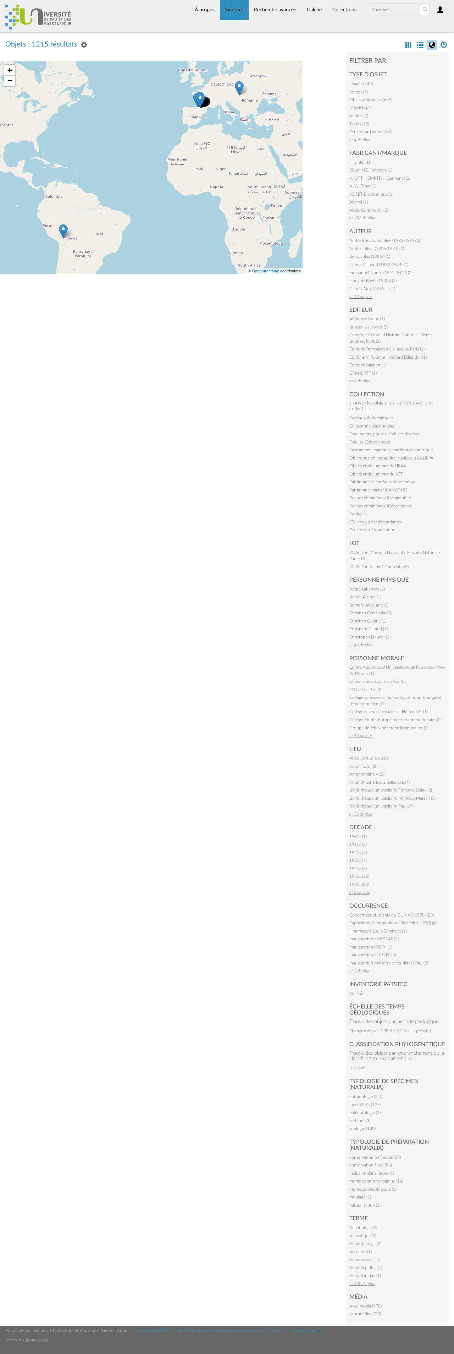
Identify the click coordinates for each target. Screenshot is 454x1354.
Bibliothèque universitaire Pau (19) (381, 806)
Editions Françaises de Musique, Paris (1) (387, 349)
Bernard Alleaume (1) (368, 605)
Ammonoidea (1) (364, 1259)
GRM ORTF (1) (363, 373)
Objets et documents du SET (376, 474)
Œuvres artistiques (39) (370, 132)
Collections (344, 9)
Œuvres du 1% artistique (372, 530)
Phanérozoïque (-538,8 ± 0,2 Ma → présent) (390, 1031)
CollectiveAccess (35, 1340)
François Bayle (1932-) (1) (373, 280)
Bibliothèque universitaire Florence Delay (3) (390, 790)
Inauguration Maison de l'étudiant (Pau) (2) (388, 963)
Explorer (234, 9)
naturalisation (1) (365, 1205)
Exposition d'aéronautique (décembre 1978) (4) (393, 923)
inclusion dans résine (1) (371, 1173)
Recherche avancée (275, 9)
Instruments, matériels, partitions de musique (391, 450)
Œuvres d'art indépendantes (375, 522)
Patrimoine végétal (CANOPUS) (378, 490)
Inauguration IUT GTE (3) (372, 955)
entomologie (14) (365, 1096)
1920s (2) (358, 852)
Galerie (314, 9)
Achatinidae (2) (363, 1227)
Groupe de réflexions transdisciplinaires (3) (388, 728)
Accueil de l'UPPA (153, 1330)
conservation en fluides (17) (375, 1157)
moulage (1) (360, 1197)
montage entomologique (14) (376, 1181)
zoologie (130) (362, 1128)
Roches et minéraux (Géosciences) (381, 506)
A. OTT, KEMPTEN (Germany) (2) (379, 178)
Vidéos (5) (358, 92)
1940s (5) (358, 868)
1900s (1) (358, 836)
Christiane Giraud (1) (368, 629)
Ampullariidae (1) (365, 1275)
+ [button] (9, 70)
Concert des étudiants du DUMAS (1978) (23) (391, 915)
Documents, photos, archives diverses (384, 434)
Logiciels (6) (360, 108)
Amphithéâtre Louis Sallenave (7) (379, 782)
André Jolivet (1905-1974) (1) (376, 248)
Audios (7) (358, 116)
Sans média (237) (365, 1314)
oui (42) (356, 993)
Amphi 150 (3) (362, 766)
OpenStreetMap (265, 270)
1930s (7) (358, 860)
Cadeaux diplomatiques (371, 418)
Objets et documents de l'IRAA (377, 466)
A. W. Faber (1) (362, 186)
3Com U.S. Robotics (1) (370, 170)
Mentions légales (307, 1330)
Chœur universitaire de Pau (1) (377, 681)
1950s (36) (359, 876)
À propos (205, 9)
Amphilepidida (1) (365, 1268)
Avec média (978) (365, 1306)
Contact (276, 1330)
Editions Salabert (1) (367, 365)
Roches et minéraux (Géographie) (380, 498)
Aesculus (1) (360, 1252)
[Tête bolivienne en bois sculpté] (63, 231)
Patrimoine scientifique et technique (382, 482)
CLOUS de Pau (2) (365, 689)
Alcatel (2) (358, 202)
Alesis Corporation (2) (369, 210)
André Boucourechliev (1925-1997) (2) (385, 240)
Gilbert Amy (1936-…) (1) (372, 289)
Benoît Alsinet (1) (365, 597)
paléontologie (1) (365, 1112)
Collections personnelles (372, 426)
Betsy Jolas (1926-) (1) (369, 256)
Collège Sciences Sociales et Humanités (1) (388, 711)
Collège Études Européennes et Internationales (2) (395, 720)
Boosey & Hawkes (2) (368, 327)
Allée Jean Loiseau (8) (369, 758)
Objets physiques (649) (370, 100)
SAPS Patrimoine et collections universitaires (219, 1330)
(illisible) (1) (359, 162)
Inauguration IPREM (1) (370, 947)
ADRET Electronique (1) (371, 194)
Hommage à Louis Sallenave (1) (377, 931)
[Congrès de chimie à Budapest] (239, 88)
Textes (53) (359, 124)
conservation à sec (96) (370, 1165)
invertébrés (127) (365, 1105)
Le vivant (357, 1068)
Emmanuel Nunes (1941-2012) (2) (381, 273)
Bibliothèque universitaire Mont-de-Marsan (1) (392, 798)
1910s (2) (358, 844)
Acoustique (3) (362, 1236)
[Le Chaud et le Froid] (200, 100)
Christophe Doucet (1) (370, 637)
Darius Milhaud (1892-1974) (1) (378, 264)
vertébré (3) (359, 1121)
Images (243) (361, 84)
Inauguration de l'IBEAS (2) (374, 939)
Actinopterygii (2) (365, 1243)
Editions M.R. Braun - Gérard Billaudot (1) (388, 357)
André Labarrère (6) (367, 589)
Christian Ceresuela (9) (370, 613)
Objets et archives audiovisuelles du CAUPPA (391, 458)
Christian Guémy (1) (367, 621)
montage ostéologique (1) (373, 1189)
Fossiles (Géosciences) (369, 442)
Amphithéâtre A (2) (366, 774)
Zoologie (357, 514)
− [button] (9, 80)
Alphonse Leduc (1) (367, 319)
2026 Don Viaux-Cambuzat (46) (379, 567)
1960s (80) (359, 884)
